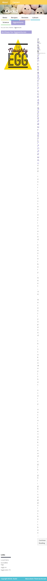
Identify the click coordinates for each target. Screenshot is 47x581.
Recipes (14, 17)
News (5, 17)
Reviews (25, 17)
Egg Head (39, 42)
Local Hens (5, 560)
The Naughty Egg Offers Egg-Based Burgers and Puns (38, 101)
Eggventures (18, 22)
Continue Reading (42, 541)
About (5, 2)
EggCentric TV (6, 570)
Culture (35, 17)
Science (6, 22)
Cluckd (11, 11)
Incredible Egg (4, 564)
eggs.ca (3, 567)
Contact (16, 2)
